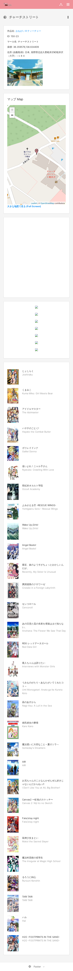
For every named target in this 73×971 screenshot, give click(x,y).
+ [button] (12, 110)
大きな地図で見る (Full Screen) (24, 206)
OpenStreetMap (47, 203)
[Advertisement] (36, 257)
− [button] (12, 115)
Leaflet (34, 203)
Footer (37, 966)
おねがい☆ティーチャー (28, 30)
